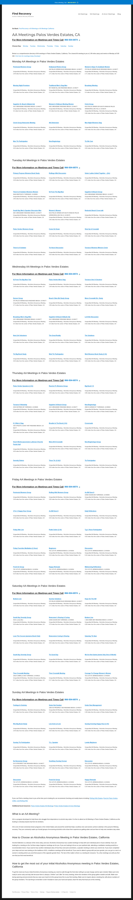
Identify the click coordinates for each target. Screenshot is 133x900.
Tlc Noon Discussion (56, 247)
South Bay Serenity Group (22, 617)
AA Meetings (82, 14)
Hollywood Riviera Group (57, 67)
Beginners (52, 548)
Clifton (14, 801)
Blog (119, 14)
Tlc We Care (89, 141)
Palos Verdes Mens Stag (57, 279)
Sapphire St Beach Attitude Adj (59, 317)
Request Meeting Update (52, 892)
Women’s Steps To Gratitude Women (97, 67)
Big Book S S (89, 386)
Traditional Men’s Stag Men (58, 85)
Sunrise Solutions (55, 599)
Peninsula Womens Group (22, 67)
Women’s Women (55, 210)
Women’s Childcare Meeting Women (61, 104)
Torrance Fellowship (20, 404)
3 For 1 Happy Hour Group (22, 511)
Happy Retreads (54, 567)
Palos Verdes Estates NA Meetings (42, 806)
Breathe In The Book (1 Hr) (58, 423)
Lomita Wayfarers (91, 742)
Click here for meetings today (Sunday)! (27, 56)
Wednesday (41, 46)
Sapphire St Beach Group (93, 192)
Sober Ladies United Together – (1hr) (97, 173)
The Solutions (89, 335)
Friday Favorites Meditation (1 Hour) (25, 548)
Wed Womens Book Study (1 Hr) (96, 354)
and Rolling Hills (22, 801)
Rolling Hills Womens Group (58, 492)
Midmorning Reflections (93, 567)
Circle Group (89, 104)
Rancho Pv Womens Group (58, 386)
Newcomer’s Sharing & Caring (59, 617)
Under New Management (93, 705)
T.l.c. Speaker (53, 742)
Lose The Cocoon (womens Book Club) (26, 636)
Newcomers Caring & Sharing (59, 636)
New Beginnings (54, 141)
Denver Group (18, 298)
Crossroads (89, 423)
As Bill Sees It (89, 492)
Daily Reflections (90, 511)
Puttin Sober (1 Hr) (55, 529)
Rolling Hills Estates (96, 798)
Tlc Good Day (53, 654)
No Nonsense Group (20, 761)
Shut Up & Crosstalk (92, 229)
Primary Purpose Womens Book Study (26, 173)
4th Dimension (54, 122)
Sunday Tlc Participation (21, 742)
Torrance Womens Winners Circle (96, 247)
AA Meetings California (46, 28)
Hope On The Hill (90, 599)
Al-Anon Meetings (108, 14)
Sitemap (42, 892)
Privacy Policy (25, 892)
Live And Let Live (55, 724)
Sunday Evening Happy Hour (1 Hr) (97, 724)
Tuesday (32, 46)
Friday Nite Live (18, 529)
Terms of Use (34, 892)
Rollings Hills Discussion (57, 173)
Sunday (70, 46)
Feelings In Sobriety (20, 705)
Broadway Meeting (91, 85)
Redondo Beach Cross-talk (94, 210)
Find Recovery (21, 13)
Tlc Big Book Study (19, 354)
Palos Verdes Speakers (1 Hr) (23, 386)
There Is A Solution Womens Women (25, 192)
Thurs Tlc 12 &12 (55, 460)
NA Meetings (94, 14)
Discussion (89, 548)
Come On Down (54, 229)
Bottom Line (17, 599)
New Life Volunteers (20, 335)
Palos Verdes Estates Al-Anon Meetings (67, 806)
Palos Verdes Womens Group (23, 229)
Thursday (50, 46)
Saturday (63, 46)
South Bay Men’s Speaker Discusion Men (27, 210)
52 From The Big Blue (56, 192)
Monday (25, 46)
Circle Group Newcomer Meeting (24, 122)
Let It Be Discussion (92, 317)
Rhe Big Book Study (20, 724)
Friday (57, 46)
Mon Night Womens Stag (93, 122)
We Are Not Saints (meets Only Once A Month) (100, 654)
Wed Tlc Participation (56, 354)
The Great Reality (55, 335)
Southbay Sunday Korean (58, 761)
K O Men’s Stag (18, 423)
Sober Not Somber (55, 705)
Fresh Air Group (18, 567)
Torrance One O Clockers (93, 279)
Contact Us (73, 892)
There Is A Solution (19, 247)
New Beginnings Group (93, 442)
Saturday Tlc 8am (91, 636)
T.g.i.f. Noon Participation (93, 529)
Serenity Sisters (18, 460)
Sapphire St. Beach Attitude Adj (24, 104)
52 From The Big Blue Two (22, 279)
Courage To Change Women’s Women (98, 673)
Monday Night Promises (21, 85)
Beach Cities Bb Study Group (59, 298)
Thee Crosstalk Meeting (21, 673)
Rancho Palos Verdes (110, 798)
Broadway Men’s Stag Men (22, 317)
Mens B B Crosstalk (56, 442)
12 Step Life (64, 892)
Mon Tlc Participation (20, 141)
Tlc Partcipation (90, 460)
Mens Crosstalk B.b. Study (94, 298)
